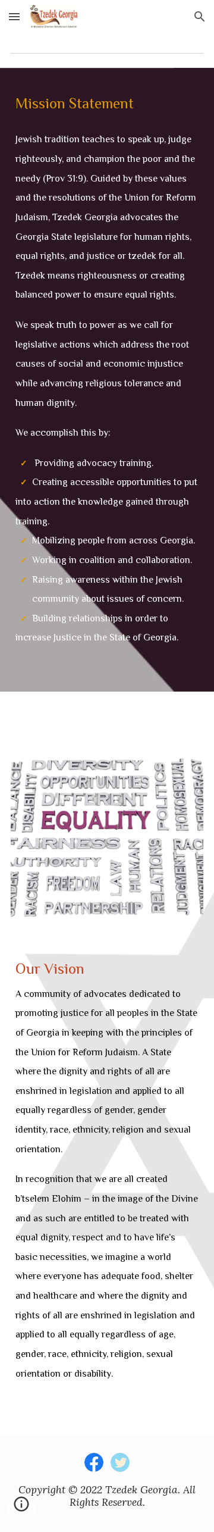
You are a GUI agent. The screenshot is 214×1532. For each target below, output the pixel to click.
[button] (14, 16)
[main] (107, 101)
